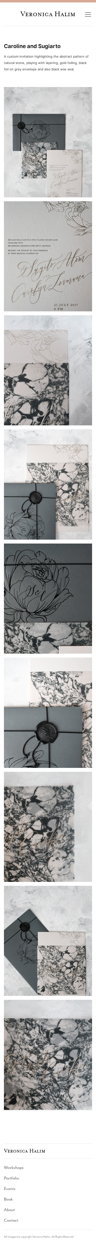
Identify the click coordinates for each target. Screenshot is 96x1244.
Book (8, 1199)
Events (10, 1188)
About (9, 1209)
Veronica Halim (48, 14)
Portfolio (11, 1178)
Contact (11, 1220)
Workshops (14, 1167)
